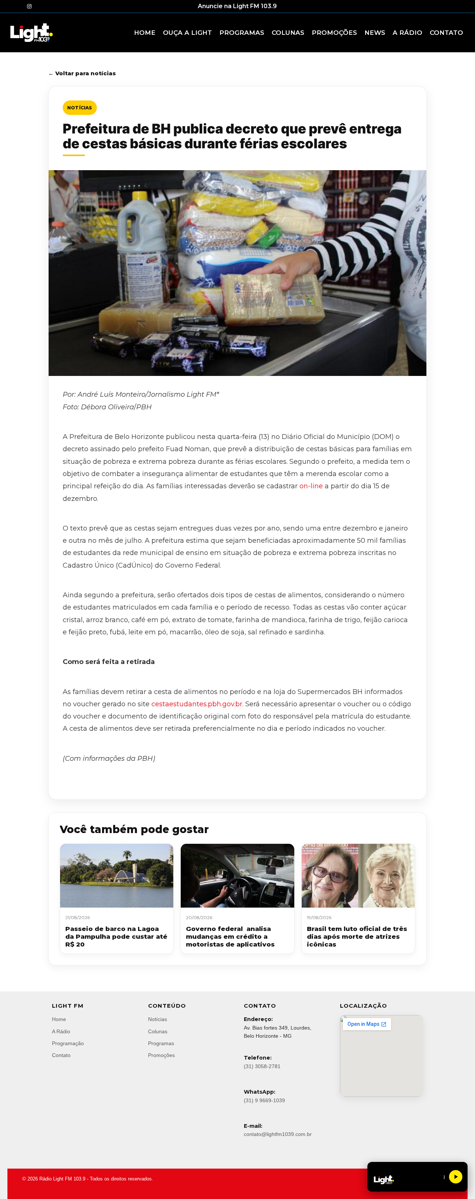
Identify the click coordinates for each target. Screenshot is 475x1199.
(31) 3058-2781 (262, 1066)
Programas (161, 1043)
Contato (61, 1055)
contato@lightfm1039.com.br (278, 1134)
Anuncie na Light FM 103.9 (237, 6)
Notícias (79, 107)
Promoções (161, 1055)
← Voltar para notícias (82, 73)
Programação (68, 1043)
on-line (311, 486)
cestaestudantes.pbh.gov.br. (197, 704)
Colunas (157, 1031)
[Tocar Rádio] (455, 1176)
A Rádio (61, 1031)
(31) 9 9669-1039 (264, 1100)
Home (59, 1019)
